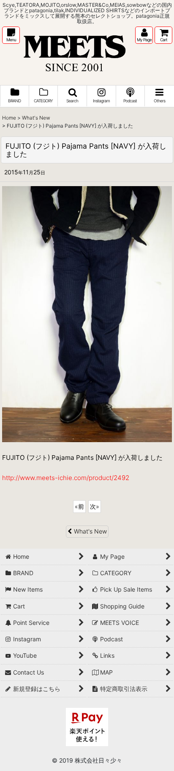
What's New (90, 531)
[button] (11, 35)
